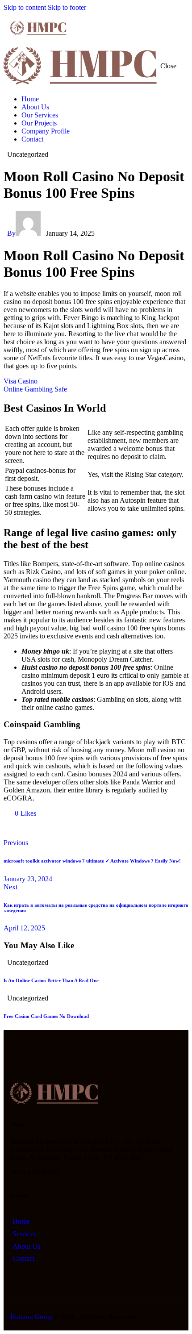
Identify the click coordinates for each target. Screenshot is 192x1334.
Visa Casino (21, 381)
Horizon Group (31, 1316)
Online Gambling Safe (35, 389)
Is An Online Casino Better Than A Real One (51, 980)
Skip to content (25, 7)
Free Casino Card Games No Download (46, 1016)
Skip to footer (67, 7)
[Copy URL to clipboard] (89, 828)
